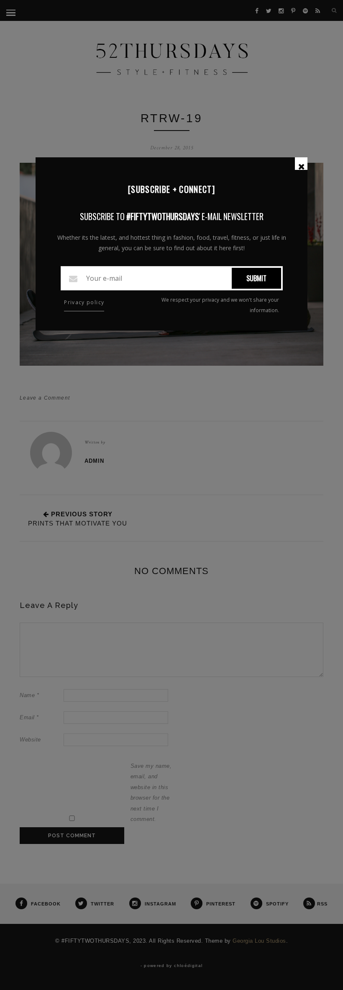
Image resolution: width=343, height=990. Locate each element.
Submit (256, 278)
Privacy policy (84, 302)
